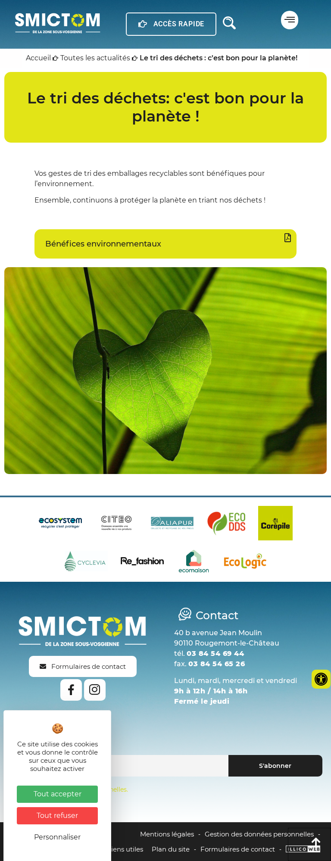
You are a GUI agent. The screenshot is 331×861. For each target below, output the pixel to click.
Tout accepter (57, 794)
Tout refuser (57, 815)
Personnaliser (57, 837)
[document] (165, 430)
